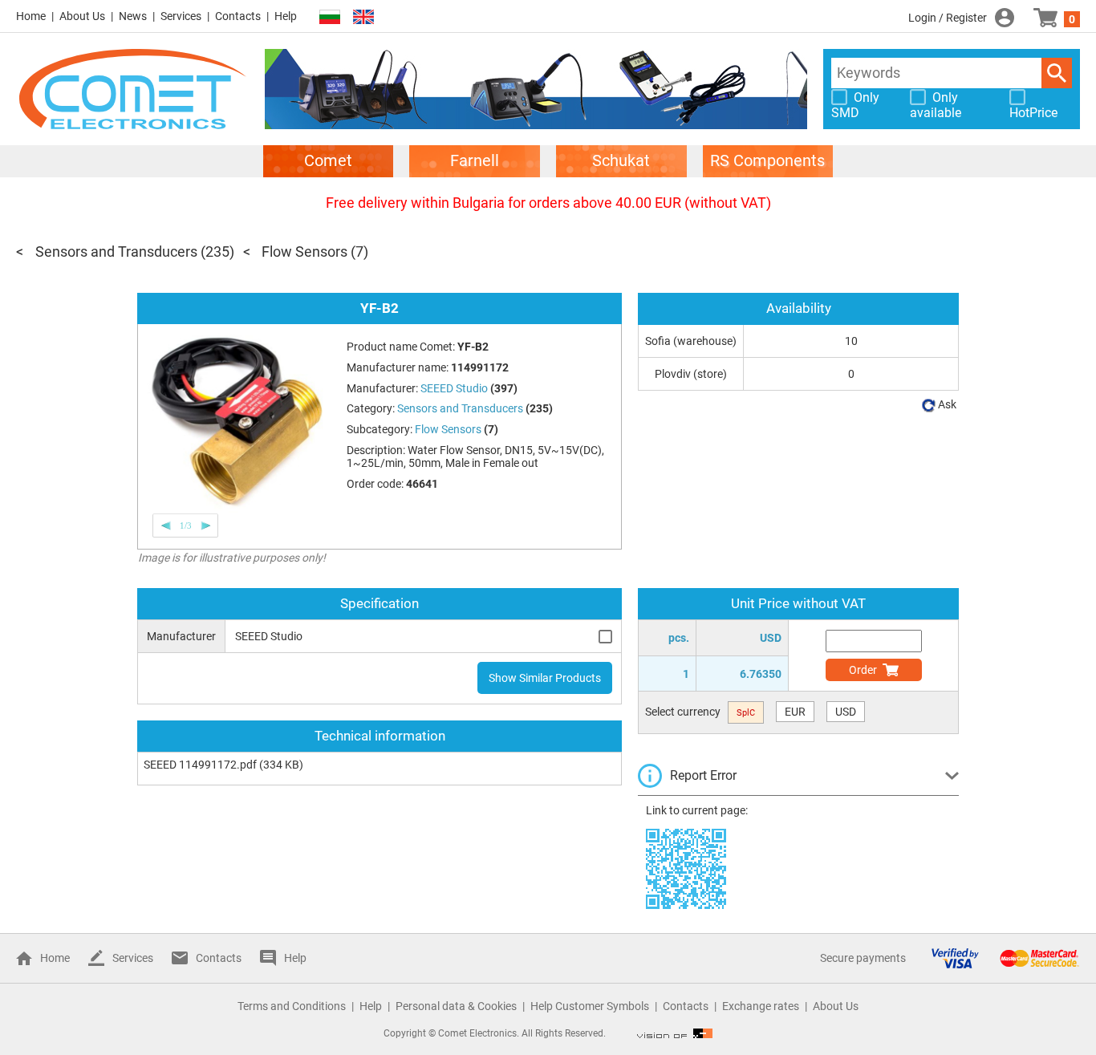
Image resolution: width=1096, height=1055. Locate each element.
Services (180, 16)
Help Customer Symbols (589, 1006)
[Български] (330, 17)
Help (285, 16)
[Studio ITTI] (674, 1033)
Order (863, 669)
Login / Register (947, 17)
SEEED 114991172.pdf (200, 764)
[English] (363, 17)
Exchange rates (760, 1006)
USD (845, 711)
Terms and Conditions (291, 1006)
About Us (82, 16)
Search (1056, 73)
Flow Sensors (304, 251)
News (133, 16)
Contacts (238, 16)
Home (31, 16)
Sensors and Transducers (116, 251)
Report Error (703, 775)
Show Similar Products (545, 678)
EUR (795, 711)
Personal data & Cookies (456, 1006)
